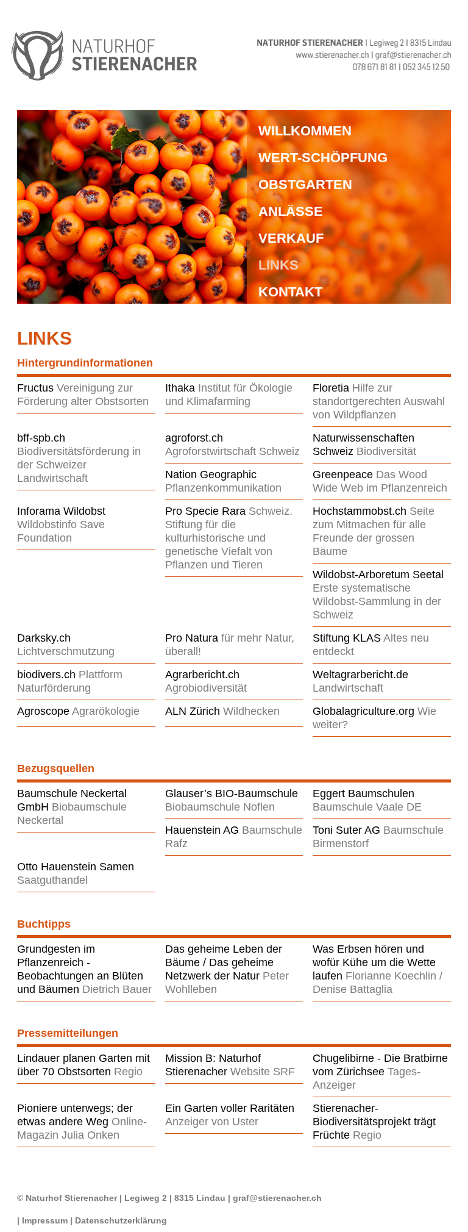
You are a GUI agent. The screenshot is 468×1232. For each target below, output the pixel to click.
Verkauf (291, 238)
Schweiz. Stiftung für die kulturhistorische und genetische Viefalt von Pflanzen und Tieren (228, 538)
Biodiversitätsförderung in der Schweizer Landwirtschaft (79, 464)
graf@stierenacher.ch (277, 1198)
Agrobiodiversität (206, 688)
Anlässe (290, 211)
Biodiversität (386, 451)
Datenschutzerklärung (121, 1220)
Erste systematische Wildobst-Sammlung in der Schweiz (377, 601)
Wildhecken (251, 711)
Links (278, 265)
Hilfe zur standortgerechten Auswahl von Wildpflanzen (379, 401)
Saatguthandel (52, 880)
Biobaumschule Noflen (220, 807)
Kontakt (290, 291)
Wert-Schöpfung (323, 157)
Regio (128, 1071)
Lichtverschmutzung (66, 651)
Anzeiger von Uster (211, 1122)
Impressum (45, 1220)
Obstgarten (305, 184)
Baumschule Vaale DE (367, 807)
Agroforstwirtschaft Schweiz (232, 451)
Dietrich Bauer (117, 989)
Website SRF (262, 1071)
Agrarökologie (106, 711)
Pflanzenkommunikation (223, 488)
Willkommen (305, 130)
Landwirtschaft (348, 688)
